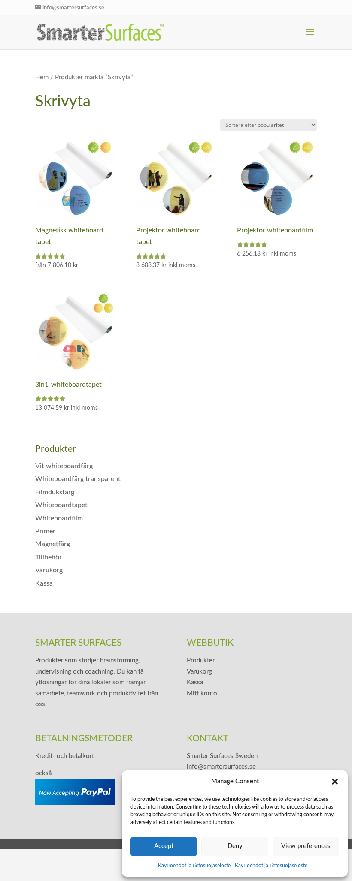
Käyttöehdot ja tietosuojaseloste (194, 865)
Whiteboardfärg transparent (78, 478)
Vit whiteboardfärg (64, 466)
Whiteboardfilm (59, 518)
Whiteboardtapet (61, 505)
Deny (235, 846)
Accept (163, 846)
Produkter (201, 660)
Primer (45, 531)
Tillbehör (48, 557)
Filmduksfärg (54, 492)
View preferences (306, 846)
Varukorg (49, 570)
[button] (335, 781)
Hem (42, 77)
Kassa (44, 583)
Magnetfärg (52, 544)
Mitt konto (202, 693)
